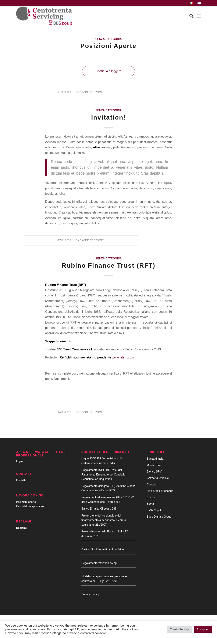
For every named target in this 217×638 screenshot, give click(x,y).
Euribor (151, 497)
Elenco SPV (154, 471)
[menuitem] (191, 3)
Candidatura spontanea (30, 506)
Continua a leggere (108, 71)
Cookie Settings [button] (179, 629)
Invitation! (108, 117)
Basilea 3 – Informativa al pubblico (102, 549)
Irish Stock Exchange (160, 490)
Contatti (21, 480)
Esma (150, 503)
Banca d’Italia (155, 458)
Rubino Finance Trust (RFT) (108, 265)
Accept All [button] (203, 629)
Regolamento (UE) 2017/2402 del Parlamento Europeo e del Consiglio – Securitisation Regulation (104, 474)
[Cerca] (189, 16)
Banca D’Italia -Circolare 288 (98, 508)
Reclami (21, 527)
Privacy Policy (90, 594)
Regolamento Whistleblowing (99, 563)
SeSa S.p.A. (154, 510)
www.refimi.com (123, 357)
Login (19, 461)
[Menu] (198, 16)
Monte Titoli (154, 465)
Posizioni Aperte (108, 45)
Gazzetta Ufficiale (158, 478)
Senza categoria (108, 39)
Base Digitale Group (159, 516)
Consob (151, 484)
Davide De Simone (91, 92)
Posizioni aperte (26, 501)
